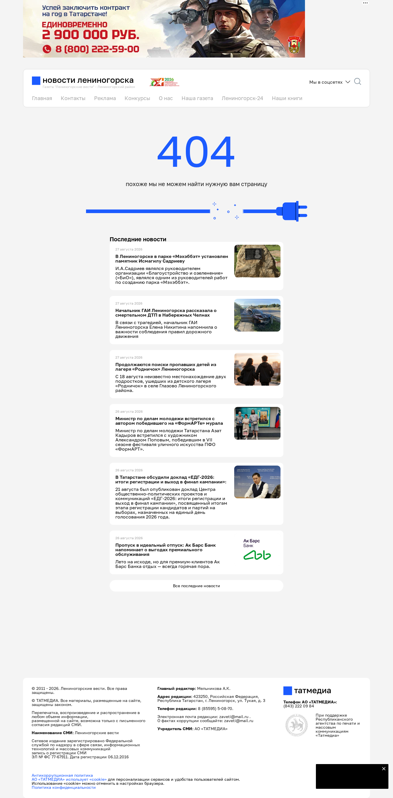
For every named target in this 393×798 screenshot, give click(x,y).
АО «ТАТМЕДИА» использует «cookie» (69, 779)
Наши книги (287, 98)
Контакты (73, 98)
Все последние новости (196, 585)
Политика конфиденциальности (64, 787)
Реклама (105, 98)
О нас (166, 98)
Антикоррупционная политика (62, 775)
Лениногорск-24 (242, 98)
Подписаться (348, 781)
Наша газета (197, 98)
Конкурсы (137, 98)
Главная (42, 98)
